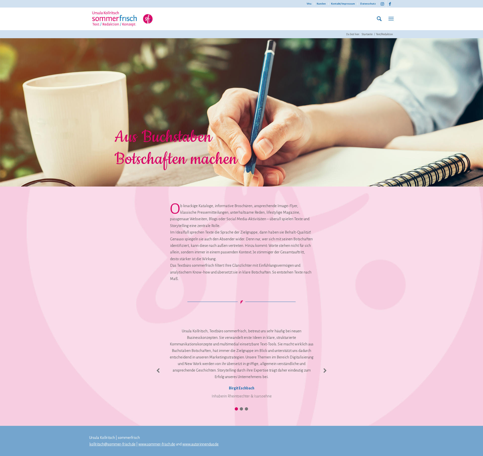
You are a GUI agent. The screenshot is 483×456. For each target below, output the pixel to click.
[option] (241, 364)
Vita (309, 3)
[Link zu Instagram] (382, 4)
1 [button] (236, 409)
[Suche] (379, 19)
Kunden (321, 3)
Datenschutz (368, 3)
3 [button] (246, 409)
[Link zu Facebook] (390, 4)
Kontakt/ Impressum (343, 3)
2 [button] (241, 409)
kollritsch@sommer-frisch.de (112, 444)
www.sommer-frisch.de (156, 444)
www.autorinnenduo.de (200, 444)
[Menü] (391, 19)
